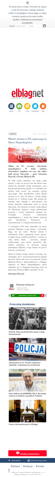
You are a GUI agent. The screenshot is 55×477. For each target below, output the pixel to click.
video (27, 107)
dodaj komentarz (30, 454)
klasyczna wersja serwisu (39, 460)
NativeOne (27, 428)
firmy (43, 107)
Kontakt (40, 466)
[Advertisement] (27, 56)
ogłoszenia (35, 107)
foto (19, 107)
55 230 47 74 (36, 474)
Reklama (15, 466)
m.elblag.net (27, 94)
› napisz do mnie (21, 288)
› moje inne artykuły (22, 289)
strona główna (15, 460)
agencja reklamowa (25, 472)
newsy (11, 107)
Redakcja (28, 466)
